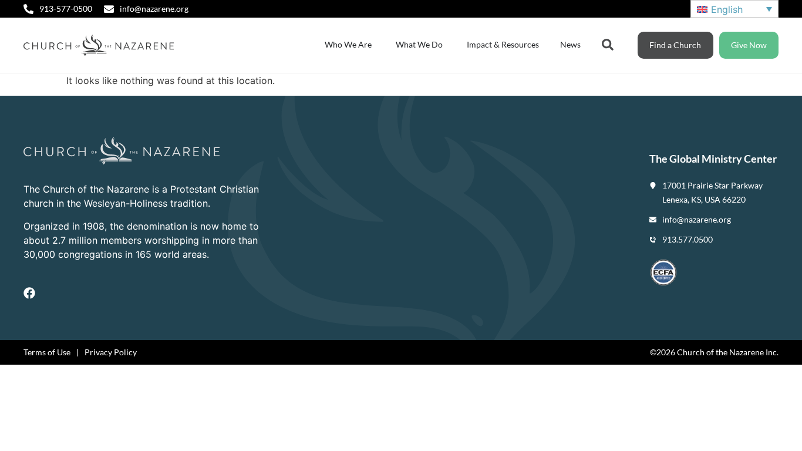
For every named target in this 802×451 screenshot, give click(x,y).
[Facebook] (29, 293)
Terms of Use (46, 352)
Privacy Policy (111, 352)
